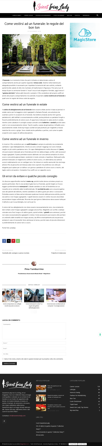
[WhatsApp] (18, 241)
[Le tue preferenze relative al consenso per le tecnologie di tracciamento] (100, 334)
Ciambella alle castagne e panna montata (15, 253)
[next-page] (35, 312)
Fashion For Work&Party (43, 15)
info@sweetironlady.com (18, 416)
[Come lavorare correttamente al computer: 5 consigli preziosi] (56, 295)
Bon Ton (69, 15)
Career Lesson (28, 15)
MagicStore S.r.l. (24, 444)
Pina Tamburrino (34, 268)
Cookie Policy (82, 444)
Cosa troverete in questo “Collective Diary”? (50, 432)
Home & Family (17, 15)
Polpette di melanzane (58, 253)
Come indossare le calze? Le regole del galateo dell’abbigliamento (34, 306)
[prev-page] (32, 312)
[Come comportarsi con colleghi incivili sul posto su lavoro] (12, 295)
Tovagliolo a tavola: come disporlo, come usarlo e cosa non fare (56, 407)
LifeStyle (77, 15)
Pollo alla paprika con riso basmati (54, 387)
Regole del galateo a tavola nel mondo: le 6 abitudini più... (56, 396)
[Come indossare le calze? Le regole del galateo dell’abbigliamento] (34, 295)
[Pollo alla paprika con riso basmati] (41, 388)
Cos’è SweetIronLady (43, 423)
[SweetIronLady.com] (51, 7)
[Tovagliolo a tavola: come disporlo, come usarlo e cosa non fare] (41, 407)
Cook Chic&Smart (58, 15)
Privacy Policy (73, 444)
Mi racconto (40, 435)
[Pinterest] (13, 241)
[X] (9, 241)
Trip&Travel (86, 15)
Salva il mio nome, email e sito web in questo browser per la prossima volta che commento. (33, 359)
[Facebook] (4, 241)
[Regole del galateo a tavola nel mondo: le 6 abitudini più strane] (41, 398)
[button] (97, 16)
